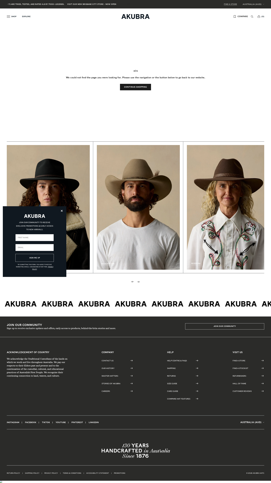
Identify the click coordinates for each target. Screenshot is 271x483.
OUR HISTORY (108, 368)
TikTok (46, 422)
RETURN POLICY (13, 473)
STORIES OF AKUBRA (111, 383)
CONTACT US (107, 361)
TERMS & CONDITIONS (72, 473)
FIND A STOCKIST (240, 368)
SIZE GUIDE (172, 383)
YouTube (61, 422)
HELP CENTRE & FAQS (177, 361)
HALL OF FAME (239, 383)
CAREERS (106, 391)
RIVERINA (195, 263)
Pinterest (77, 422)
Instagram (13, 422)
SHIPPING (171, 368)
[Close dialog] (62, 211)
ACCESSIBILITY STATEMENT (97, 473)
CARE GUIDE (172, 391)
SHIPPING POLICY (32, 473)
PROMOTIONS (119, 473)
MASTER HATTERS (110, 376)
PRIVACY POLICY (51, 473)
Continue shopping (135, 87)
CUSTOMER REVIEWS (242, 391)
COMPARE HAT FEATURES (178, 399)
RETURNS (171, 376)
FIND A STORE (230, 4)
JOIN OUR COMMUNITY (225, 326)
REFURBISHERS (239, 376)
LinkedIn (94, 422)
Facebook (30, 422)
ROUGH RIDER (108, 264)
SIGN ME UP (34, 258)
